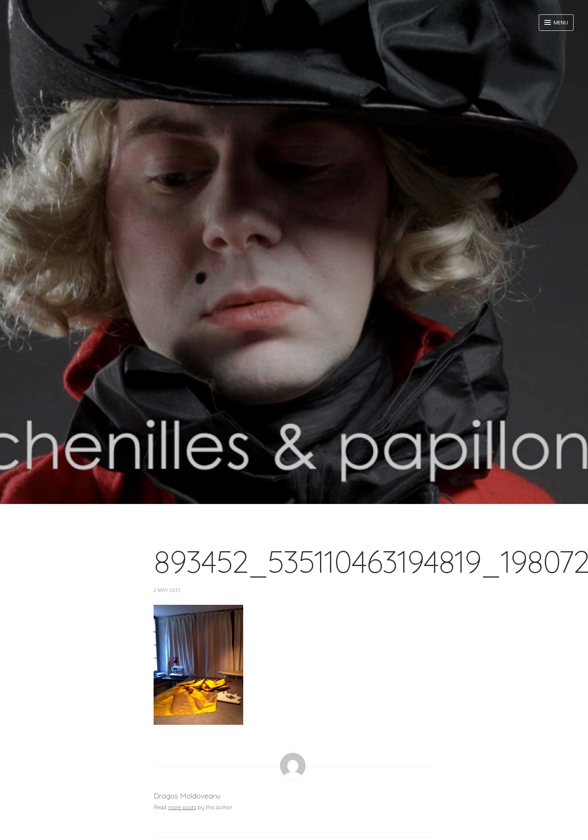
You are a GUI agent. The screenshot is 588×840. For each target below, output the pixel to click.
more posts (182, 807)
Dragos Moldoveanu (187, 795)
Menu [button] (560, 22)
